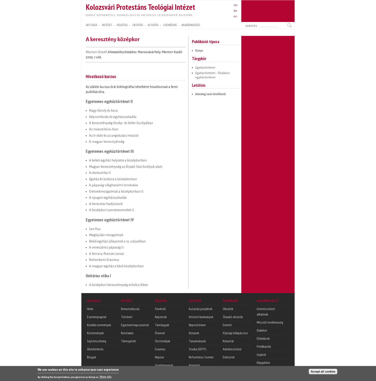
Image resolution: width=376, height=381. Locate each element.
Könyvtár (194, 365)
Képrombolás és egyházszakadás (112, 117)
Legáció (261, 354)
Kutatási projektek (200, 309)
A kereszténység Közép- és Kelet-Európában (121, 123)
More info (105, 376)
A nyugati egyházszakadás (108, 197)
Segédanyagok (164, 365)
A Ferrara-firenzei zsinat (106, 253)
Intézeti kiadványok (201, 317)
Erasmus (160, 349)
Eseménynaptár (96, 317)
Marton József (96, 52)
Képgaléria (263, 362)
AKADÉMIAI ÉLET (190, 25)
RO (235, 16)
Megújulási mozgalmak (106, 235)
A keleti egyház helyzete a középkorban (118, 160)
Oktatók (228, 309)
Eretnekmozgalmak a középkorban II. (116, 191)
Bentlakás (127, 333)
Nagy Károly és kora (103, 110)
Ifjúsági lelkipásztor (235, 333)
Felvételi (160, 309)
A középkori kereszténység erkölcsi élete (118, 285)
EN (235, 10)
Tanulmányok (197, 341)
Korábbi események (99, 325)
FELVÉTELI (122, 25)
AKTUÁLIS (91, 25)
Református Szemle (201, 357)
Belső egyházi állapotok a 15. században (117, 241)
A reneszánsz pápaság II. (106, 247)
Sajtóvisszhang (96, 341)
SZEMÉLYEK (170, 25)
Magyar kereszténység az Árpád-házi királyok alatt (125, 166)
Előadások (263, 338)
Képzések (161, 317)
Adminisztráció (232, 349)
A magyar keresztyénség (106, 141)
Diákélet (262, 330)
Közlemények (95, 333)
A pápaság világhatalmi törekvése (113, 185)
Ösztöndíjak (162, 341)
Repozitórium (197, 325)
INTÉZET (107, 25)
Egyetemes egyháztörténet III (110, 151)
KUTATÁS (153, 25)
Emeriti (227, 325)
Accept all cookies (323, 371)
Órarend (160, 333)
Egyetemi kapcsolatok (135, 325)
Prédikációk (264, 346)
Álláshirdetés (95, 349)
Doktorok (229, 357)
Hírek (90, 309)
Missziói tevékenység (270, 322)
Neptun (159, 357)
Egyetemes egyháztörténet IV (110, 219)
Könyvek (194, 333)
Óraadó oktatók (233, 317)
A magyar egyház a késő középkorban (116, 266)
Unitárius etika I (98, 275)
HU (235, 5)
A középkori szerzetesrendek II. (111, 210)
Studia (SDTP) (197, 349)
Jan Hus (95, 229)
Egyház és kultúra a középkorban (113, 179)
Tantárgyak (162, 325)
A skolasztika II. (100, 173)
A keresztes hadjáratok (106, 204)
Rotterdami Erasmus (104, 260)
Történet (127, 317)
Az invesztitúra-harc (104, 129)
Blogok (91, 357)
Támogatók (128, 341)
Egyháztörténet (205, 67)
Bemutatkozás (130, 309)
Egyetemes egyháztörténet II (109, 101)
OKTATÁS (137, 25)
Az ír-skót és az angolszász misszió (113, 135)
